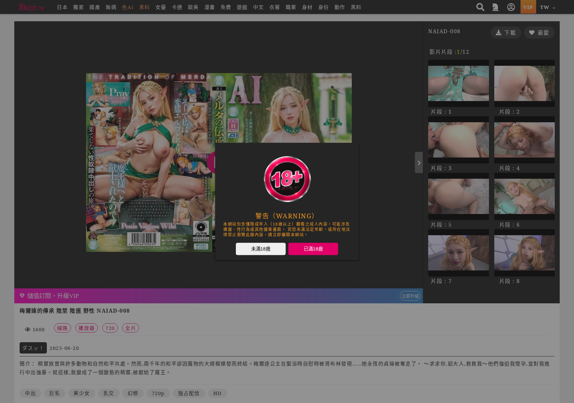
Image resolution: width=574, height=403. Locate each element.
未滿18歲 (260, 248)
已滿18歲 (313, 248)
